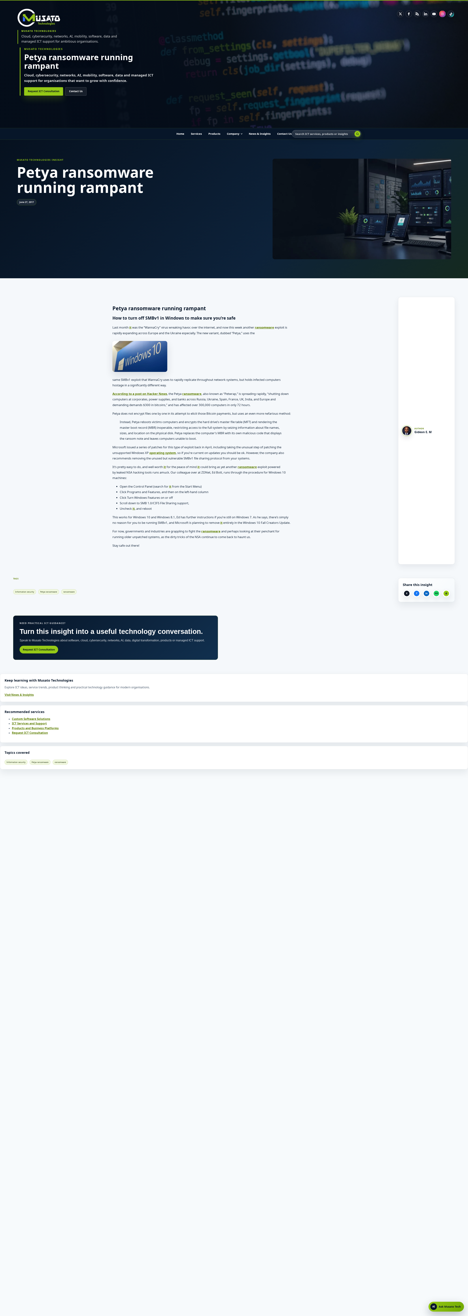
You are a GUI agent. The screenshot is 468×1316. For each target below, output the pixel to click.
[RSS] (417, 14)
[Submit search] (357, 134)
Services (196, 133)
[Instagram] (442, 14)
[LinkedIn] (425, 14)
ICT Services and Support (29, 723)
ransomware (264, 327)
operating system (162, 453)
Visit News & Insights (19, 694)
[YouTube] (434, 14)
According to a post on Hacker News (139, 394)
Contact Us (76, 91)
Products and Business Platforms (35, 728)
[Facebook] (408, 14)
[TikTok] (451, 14)
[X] (400, 14)
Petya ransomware (48, 592)
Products (214, 133)
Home (180, 133)
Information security (24, 592)
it (130, 327)
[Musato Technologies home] (41, 18)
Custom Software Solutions (31, 719)
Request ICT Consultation (43, 91)
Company (233, 133)
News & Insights (260, 133)
